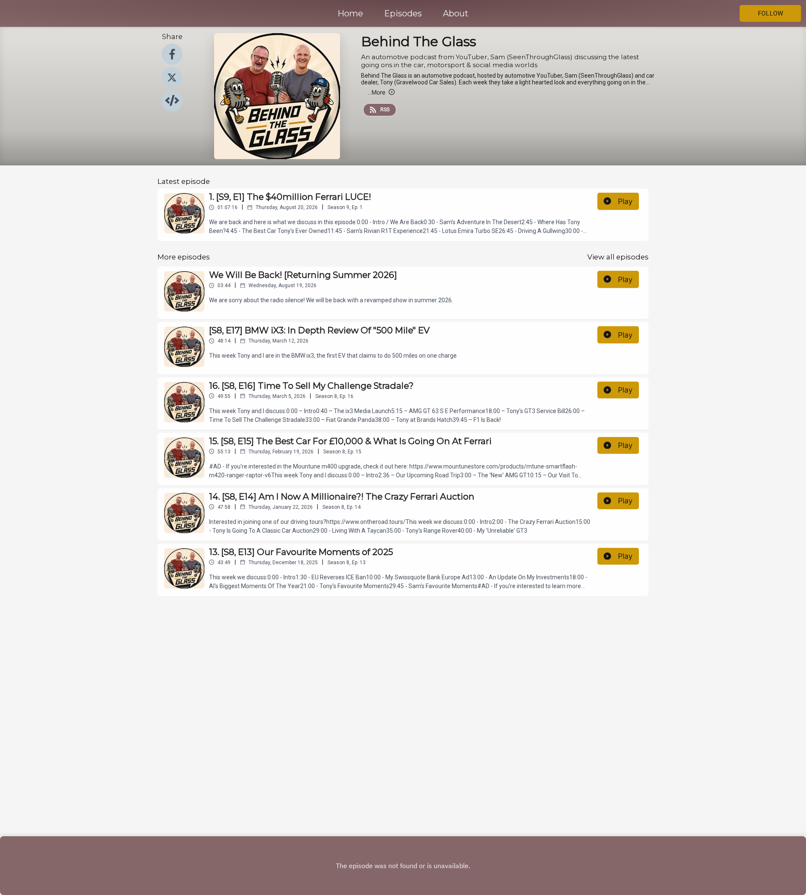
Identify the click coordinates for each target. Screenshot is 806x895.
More (376, 92)
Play (625, 201)
